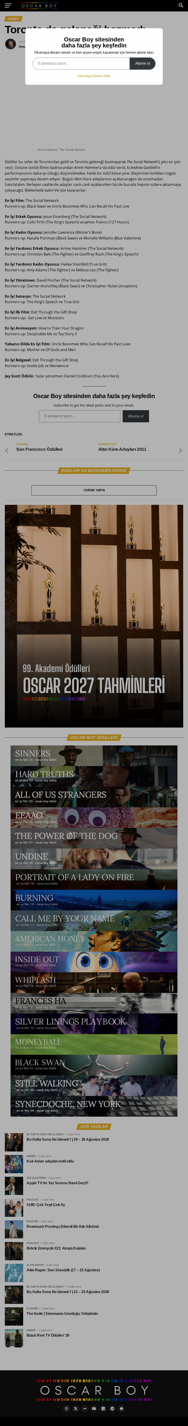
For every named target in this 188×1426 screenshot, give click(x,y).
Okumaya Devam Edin (94, 76)
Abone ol (142, 63)
